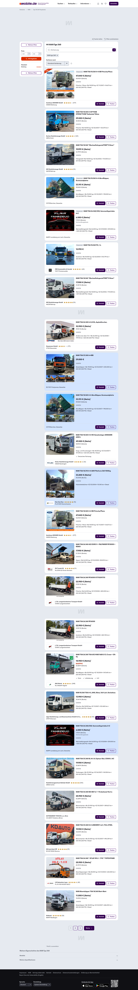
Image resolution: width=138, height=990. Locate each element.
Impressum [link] (22, 973)
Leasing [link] (78, 81)
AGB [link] (29, 973)
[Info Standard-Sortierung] (71, 63)
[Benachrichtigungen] (98, 3)
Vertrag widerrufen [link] (39, 973)
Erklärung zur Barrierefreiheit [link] (90, 973)
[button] (31, 66)
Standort (24, 65)
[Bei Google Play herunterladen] (102, 986)
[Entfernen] (57, 55)
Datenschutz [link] (57, 973)
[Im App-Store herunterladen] (88, 986)
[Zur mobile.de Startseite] (36, 3)
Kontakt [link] (48, 973)
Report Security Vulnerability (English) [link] (31, 975)
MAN (29, 9)
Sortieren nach (51, 60)
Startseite (22, 9)
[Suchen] (114, 49)
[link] (102, 3)
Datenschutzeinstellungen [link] (71, 973)
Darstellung (37, 982)
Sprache (22, 982)
